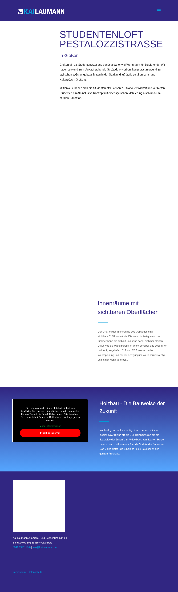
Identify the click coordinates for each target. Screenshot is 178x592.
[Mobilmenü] (159, 10)
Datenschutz (35, 572)
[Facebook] (15, 555)
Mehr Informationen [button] (50, 426)
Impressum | (20, 572)
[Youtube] (27, 555)
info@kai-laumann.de (45, 547)
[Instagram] (19, 555)
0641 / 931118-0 (22, 547)
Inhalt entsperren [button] (50, 432)
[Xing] (23, 555)
